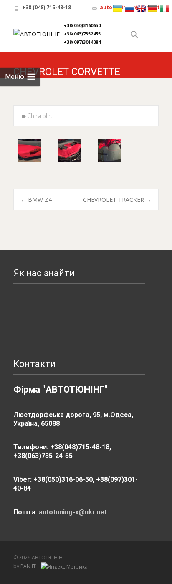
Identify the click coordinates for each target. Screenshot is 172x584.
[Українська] (117, 8)
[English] (141, 8)
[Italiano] (164, 8)
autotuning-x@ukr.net (73, 512)
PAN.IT (28, 566)
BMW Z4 (36, 200)
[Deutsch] (152, 8)
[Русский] (129, 8)
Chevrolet (40, 116)
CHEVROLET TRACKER (117, 200)
